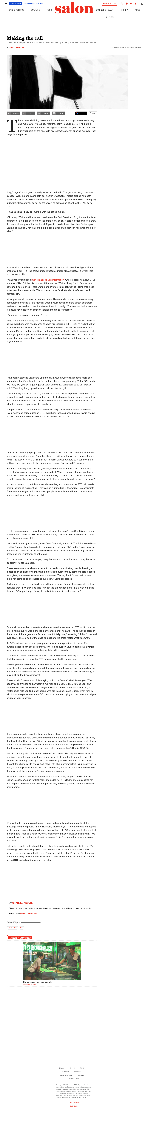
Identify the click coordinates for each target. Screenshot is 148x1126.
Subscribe (16, 4)
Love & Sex (12, 928)
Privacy (77, 1072)
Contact (65, 1072)
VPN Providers (74, 1102)
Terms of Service (65, 1075)
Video (137, 10)
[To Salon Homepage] (74, 7)
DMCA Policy (74, 1106)
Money (124, 10)
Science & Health (105, 10)
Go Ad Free (74, 1079)
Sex (21, 928)
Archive (81, 1075)
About (72, 1068)
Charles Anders (16, 47)
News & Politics (16, 10)
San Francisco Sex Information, (48, 280)
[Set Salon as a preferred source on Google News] (81, 113)
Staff (82, 1068)
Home (61, 1068)
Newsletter (109, 4)
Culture (35, 10)
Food (49, 10)
